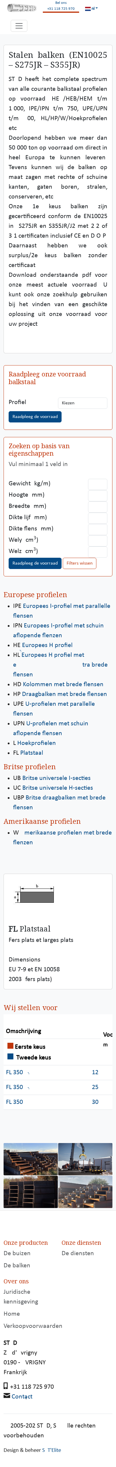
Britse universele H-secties (57, 788)
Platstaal (31, 753)
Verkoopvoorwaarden (33, 1326)
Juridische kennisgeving (21, 1297)
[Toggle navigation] (19, 26)
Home (12, 1314)
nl (93, 9)
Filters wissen (80, 563)
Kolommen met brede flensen (63, 684)
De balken (17, 1265)
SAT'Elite (51, 1450)
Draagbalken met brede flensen (64, 694)
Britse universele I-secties (56, 778)
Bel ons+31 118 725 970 (61, 6)
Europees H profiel (47, 645)
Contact (22, 1396)
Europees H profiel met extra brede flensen (60, 665)
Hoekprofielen (36, 743)
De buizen (17, 1253)
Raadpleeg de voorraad (35, 416)
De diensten (78, 1253)
